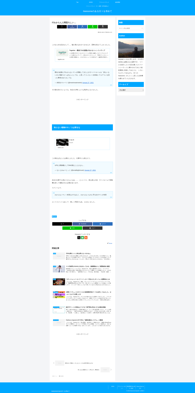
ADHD (112, 386)
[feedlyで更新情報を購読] (82, 237)
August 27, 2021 (88, 82)
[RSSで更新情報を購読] (85, 237)
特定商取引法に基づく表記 (131, 387)
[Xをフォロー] (78, 237)
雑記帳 (55, 216)
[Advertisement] (82, 37)
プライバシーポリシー (122, 387)
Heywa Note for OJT (140, 387)
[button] (103, 26)
